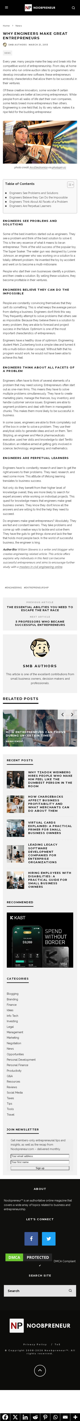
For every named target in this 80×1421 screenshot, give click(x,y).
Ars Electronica (38, 167)
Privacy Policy (35, 1344)
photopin (57, 167)
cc (64, 167)
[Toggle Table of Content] (68, 184)
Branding (12, 999)
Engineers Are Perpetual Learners (30, 206)
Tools (10, 1109)
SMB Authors (17, 45)
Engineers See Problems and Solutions (34, 193)
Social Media (15, 1092)
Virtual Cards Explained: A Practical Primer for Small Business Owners (50, 828)
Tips (9, 1103)
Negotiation (14, 1043)
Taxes (10, 1098)
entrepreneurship (37, 587)
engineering (14, 587)
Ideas (10, 1010)
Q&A (10, 1076)
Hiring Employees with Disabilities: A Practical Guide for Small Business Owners (49, 880)
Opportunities (15, 1054)
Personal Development (21, 1059)
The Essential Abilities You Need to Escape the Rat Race (40, 608)
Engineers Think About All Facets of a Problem (39, 201)
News (7, 53)
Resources (13, 1081)
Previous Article (40, 602)
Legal (10, 1026)
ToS (58, 1344)
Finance (12, 1004)
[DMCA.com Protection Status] (28, 1261)
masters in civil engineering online (40, 566)
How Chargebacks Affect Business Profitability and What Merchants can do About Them (48, 804)
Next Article (40, 617)
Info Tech (12, 1015)
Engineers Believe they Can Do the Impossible (39, 197)
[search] (70, 1291)
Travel (10, 1114)
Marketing (13, 1037)
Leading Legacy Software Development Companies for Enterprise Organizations (43, 853)
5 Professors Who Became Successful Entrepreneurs (40, 623)
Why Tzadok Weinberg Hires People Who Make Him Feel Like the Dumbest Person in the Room (50, 779)
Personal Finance (17, 1065)
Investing (12, 1021)
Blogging (12, 993)
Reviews (12, 1087)
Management (15, 1032)
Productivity (14, 1070)
